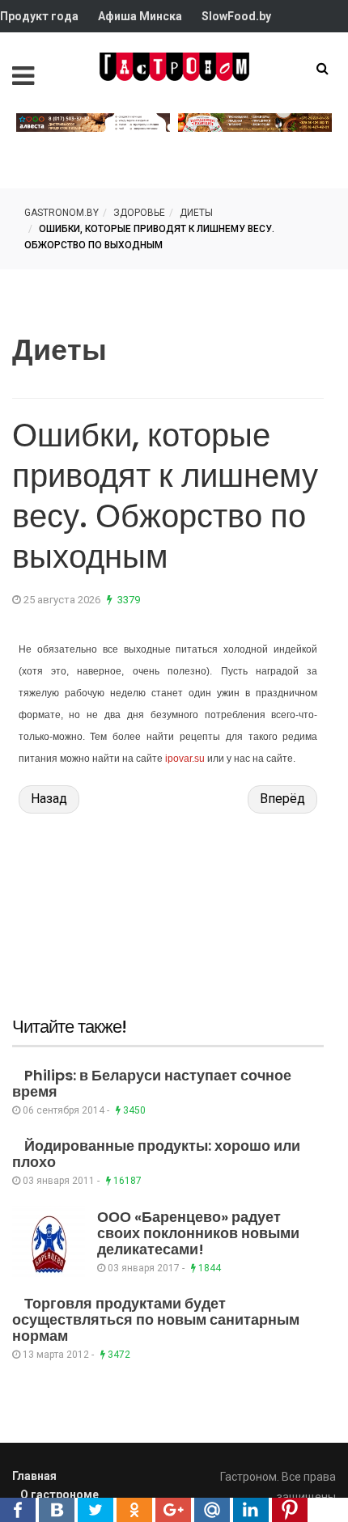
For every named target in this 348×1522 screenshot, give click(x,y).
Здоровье (139, 212)
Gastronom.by (61, 212)
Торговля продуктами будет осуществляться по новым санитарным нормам (155, 1319)
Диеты (196, 212)
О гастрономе (59, 1494)
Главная (34, 1475)
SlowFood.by (236, 16)
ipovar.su (185, 758)
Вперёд (282, 798)
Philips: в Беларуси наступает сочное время (151, 1083)
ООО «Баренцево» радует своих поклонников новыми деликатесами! (198, 1233)
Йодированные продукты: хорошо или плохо (156, 1153)
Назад (49, 798)
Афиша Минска (140, 16)
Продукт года (39, 16)
